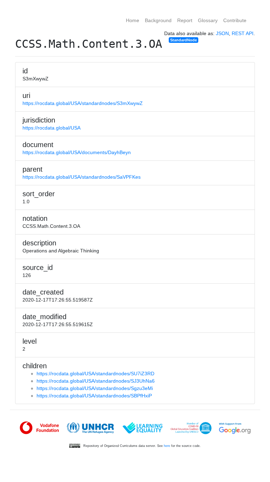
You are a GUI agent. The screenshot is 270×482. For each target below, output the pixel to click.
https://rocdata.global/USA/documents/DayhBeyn (76, 152)
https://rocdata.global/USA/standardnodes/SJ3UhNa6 (96, 381)
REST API (242, 33)
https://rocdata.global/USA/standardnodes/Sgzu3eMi (95, 388)
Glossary (208, 20)
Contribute (234, 20)
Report (184, 20)
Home (132, 20)
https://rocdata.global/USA (51, 128)
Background (158, 20)
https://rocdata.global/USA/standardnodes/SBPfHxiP (94, 395)
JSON (222, 33)
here (167, 446)
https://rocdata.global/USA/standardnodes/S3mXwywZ (82, 103)
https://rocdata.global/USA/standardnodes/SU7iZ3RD (95, 373)
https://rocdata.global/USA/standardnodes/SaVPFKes (81, 177)
